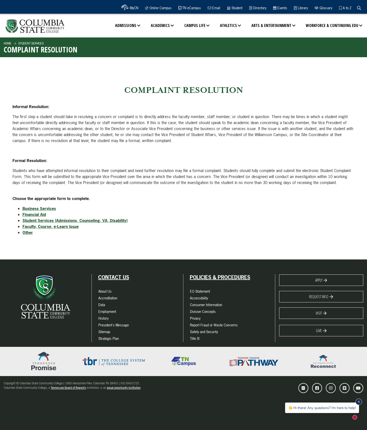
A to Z (346, 7)
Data (101, 304)
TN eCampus (191, 7)
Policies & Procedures (220, 277)
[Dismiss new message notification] (359, 402)
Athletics (228, 25)
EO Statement (200, 291)
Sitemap (104, 331)
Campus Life (194, 25)
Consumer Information (206, 304)
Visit (319, 313)
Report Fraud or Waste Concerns (214, 325)
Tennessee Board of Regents (68, 388)
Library (302, 7)
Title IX (195, 338)
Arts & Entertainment (271, 25)
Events (281, 7)
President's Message (113, 325)
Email (215, 7)
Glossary (325, 7)
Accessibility (199, 298)
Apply (318, 280)
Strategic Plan (108, 338)
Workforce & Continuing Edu (332, 25)
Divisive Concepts (203, 311)
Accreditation (107, 298)
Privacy (195, 318)
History (103, 318)
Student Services (30, 43)
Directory (259, 7)
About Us (105, 291)
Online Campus (160, 7)
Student (236, 7)
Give (319, 330)
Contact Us (113, 277)
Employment (107, 311)
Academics (160, 25)
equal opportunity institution (124, 388)
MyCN (133, 7)
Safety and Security (204, 331)
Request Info (318, 296)
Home (7, 43)
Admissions (125, 25)
